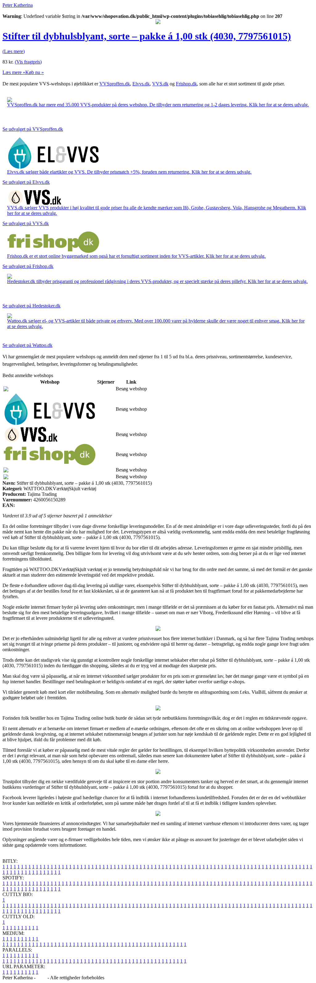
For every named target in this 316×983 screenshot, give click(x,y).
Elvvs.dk (141, 83)
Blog (41, 977)
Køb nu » (34, 72)
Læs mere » (13, 72)
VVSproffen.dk (114, 83)
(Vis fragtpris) (28, 61)
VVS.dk (160, 83)
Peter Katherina (17, 5)
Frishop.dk (186, 83)
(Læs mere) (13, 51)
